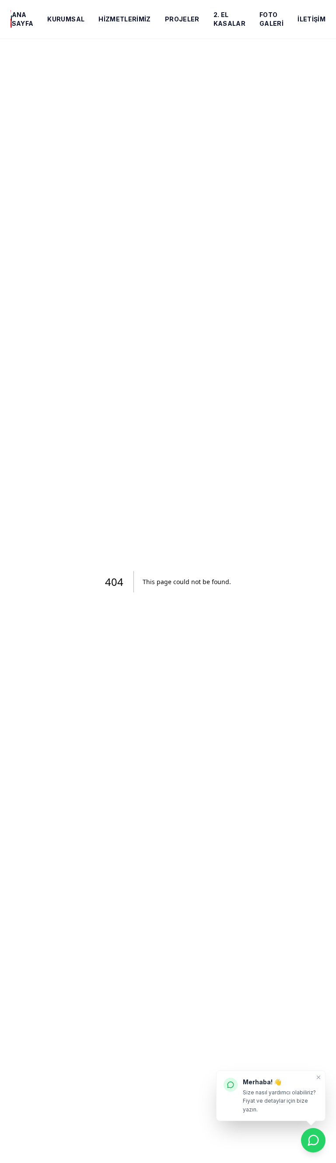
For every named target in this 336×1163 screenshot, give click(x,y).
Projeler (182, 19)
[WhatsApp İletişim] (313, 1140)
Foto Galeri (271, 19)
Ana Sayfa (23, 19)
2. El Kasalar (229, 19)
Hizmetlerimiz (124, 19)
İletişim (312, 19)
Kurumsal (65, 19)
